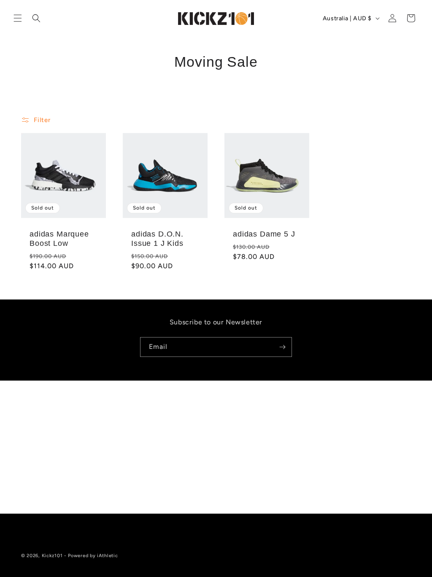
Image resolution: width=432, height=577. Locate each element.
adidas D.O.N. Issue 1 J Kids (157, 239)
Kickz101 (52, 555)
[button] (17, 18)
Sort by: (284, 118)
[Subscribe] (282, 347)
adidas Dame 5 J (264, 234)
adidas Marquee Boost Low (59, 239)
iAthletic (107, 555)
